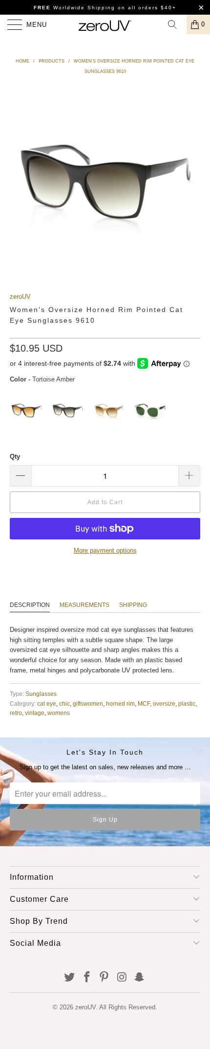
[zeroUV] (105, 24)
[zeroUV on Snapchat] (139, 978)
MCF (144, 703)
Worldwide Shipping (74, 7)
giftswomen (88, 703)
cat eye (46, 703)
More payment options (105, 550)
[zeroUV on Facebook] (87, 978)
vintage (34, 713)
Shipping (133, 605)
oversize (164, 703)
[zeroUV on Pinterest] (104, 978)
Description (30, 605)
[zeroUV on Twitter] (70, 978)
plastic (186, 703)
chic (64, 703)
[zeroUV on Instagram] (122, 978)
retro (16, 713)
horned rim (120, 703)
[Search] (176, 24)
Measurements (84, 605)
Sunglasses (41, 694)
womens (58, 713)
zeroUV (20, 296)
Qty (15, 456)
